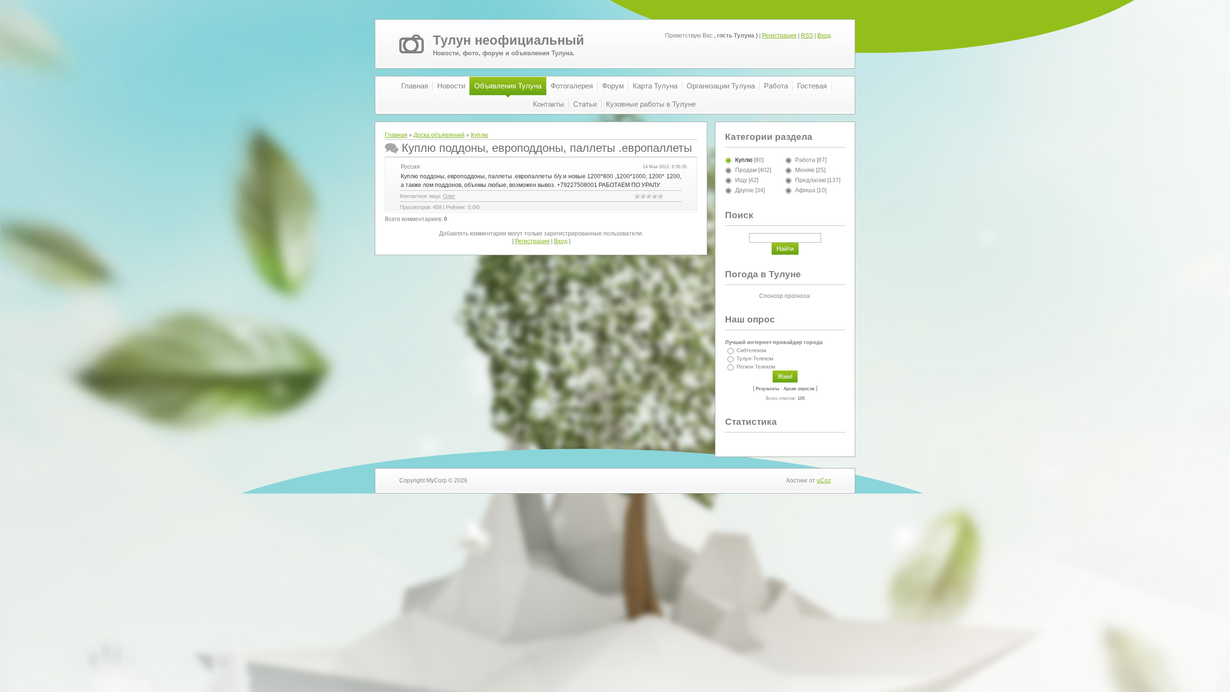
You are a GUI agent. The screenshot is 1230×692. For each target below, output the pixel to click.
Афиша (805, 190)
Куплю (479, 135)
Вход (824, 35)
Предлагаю (810, 180)
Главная (396, 135)
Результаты (767, 388)
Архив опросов (799, 388)
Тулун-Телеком (755, 358)
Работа (805, 160)
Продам (746, 170)
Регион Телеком (756, 367)
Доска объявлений (439, 135)
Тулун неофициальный (508, 40)
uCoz (824, 480)
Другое (744, 190)
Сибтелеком (751, 350)
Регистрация (779, 35)
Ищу (741, 180)
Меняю (804, 170)
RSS (807, 35)
